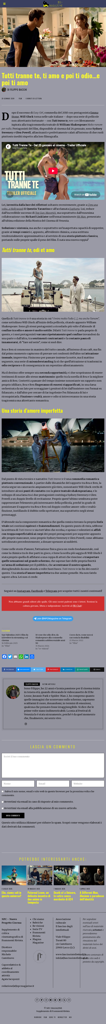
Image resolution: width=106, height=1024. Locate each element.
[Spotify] (55, 1000)
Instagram (23, 591)
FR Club (77, 605)
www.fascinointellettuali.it (71, 954)
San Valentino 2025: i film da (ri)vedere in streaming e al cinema (15, 638)
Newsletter (62, 1017)
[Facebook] (37, 1000)
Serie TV (37, 929)
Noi (70, 1017)
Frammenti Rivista (12, 940)
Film (20, 98)
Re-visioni (38, 926)
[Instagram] (26, 724)
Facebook (37, 591)
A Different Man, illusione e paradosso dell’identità (92, 895)
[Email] (69, 1000)
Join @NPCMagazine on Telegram (54, 618)
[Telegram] (60, 1000)
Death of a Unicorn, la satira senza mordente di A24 (65, 895)
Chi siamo (38, 919)
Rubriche (38, 922)
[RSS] (64, 1000)
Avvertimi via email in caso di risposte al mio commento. (38, 801)
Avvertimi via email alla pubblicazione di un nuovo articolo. (40, 808)
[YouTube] (51, 1000)
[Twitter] (41, 1000)
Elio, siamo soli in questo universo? (11, 894)
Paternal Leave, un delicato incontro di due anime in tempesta (39, 897)
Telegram (51, 591)
